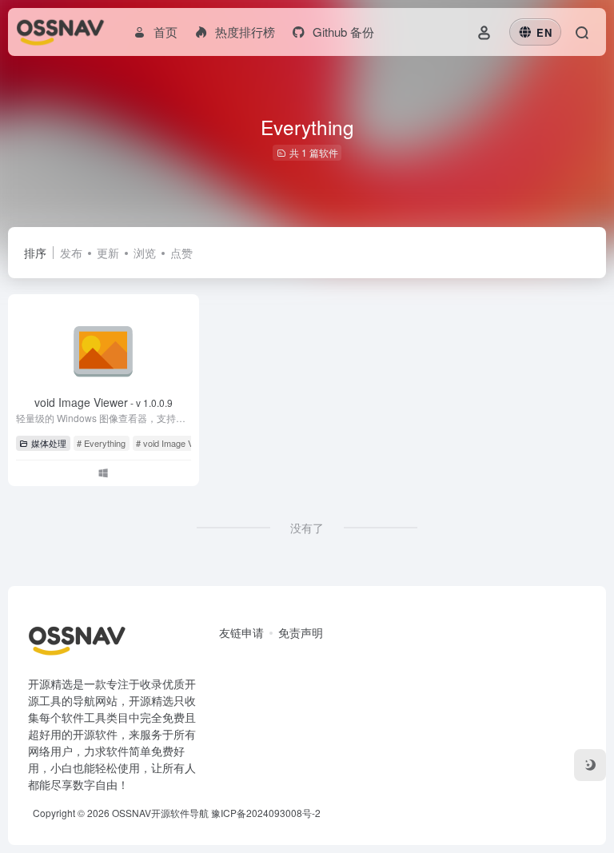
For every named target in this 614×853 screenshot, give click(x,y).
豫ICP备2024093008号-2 (266, 812)
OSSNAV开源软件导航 (160, 812)
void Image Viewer (103, 402)
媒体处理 (48, 442)
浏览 (145, 253)
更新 (108, 253)
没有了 (307, 528)
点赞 (181, 253)
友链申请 (241, 632)
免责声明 (300, 632)
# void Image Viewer (175, 442)
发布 (71, 253)
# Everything (101, 442)
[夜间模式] (590, 765)
